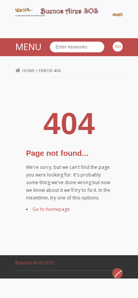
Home (28, 70)
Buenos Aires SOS (34, 262)
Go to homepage (51, 209)
